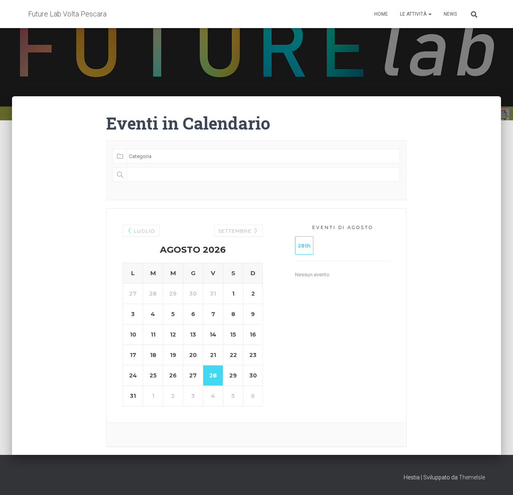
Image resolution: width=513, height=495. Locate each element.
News (450, 14)
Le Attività (414, 14)
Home (381, 14)
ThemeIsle (472, 477)
